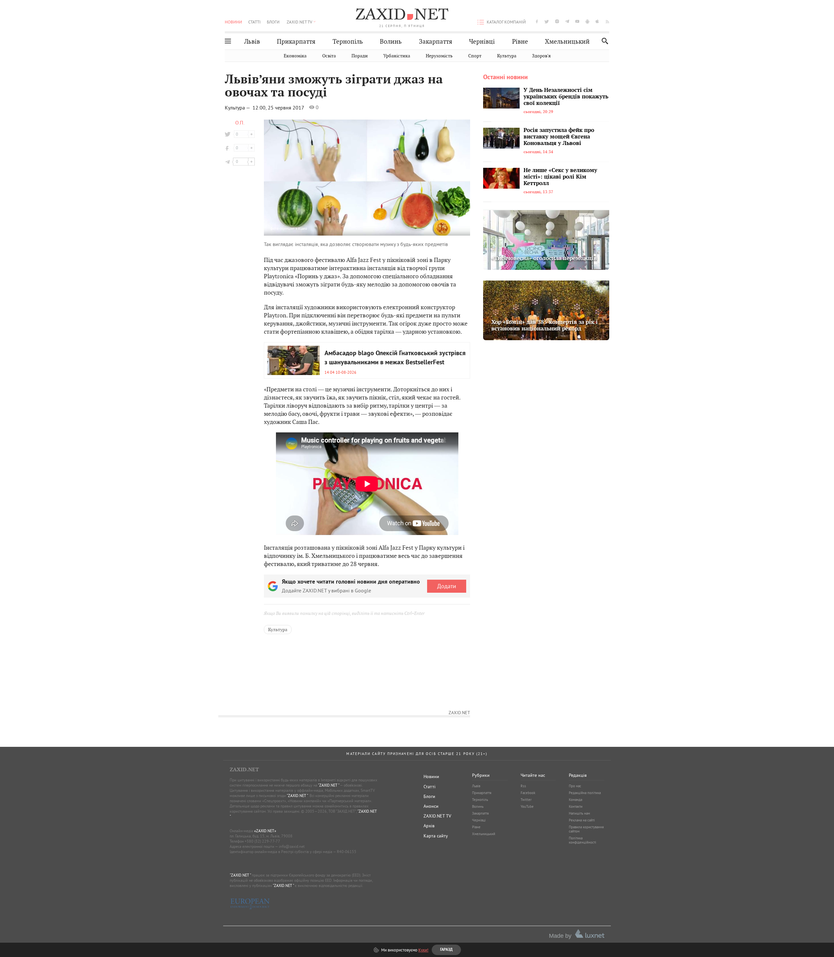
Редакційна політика (585, 792)
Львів (252, 41)
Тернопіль (348, 41)
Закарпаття (435, 41)
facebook (537, 21)
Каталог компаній (506, 21)
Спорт (475, 56)
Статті (254, 21)
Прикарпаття (296, 41)
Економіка (295, 56)
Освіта (329, 56)
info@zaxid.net (292, 846)
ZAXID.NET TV (299, 21)
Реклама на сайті (582, 820)
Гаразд (450, 120)
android (587, 21)
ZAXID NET (402, 15)
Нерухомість (439, 56)
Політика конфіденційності (582, 840)
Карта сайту (436, 836)
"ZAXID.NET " (328, 785)
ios (597, 21)
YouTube (527, 806)
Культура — (238, 107)
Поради (360, 56)
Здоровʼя (541, 56)
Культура (506, 56)
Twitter (526, 799)
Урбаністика (396, 56)
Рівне (520, 41)
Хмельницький (567, 41)
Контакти (575, 806)
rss (607, 21)
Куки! (423, 949)
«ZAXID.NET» (265, 830)
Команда (575, 799)
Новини (233, 21)
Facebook (528, 792)
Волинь (391, 41)
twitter (546, 21)
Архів (429, 826)
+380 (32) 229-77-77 (262, 841)
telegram (567, 21)
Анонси (431, 806)
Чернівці (482, 41)
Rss (523, 786)
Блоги (273, 21)
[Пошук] (603, 40)
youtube (577, 21)
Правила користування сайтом (586, 829)
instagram (557, 21)
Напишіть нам (579, 813)
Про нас (575, 786)
